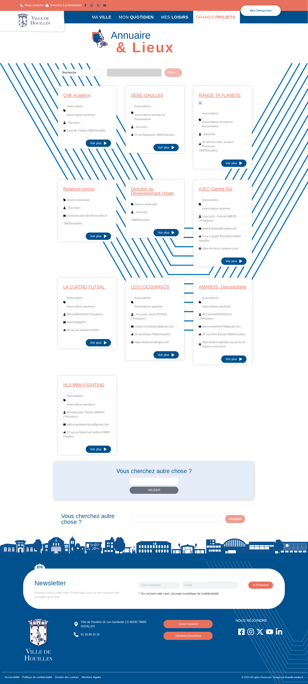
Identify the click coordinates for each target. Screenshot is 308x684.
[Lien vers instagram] (92, 5)
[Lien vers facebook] (86, 5)
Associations (75, 106)
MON (136, 17)
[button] (64, 5)
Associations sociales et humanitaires (149, 117)
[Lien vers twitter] (99, 5)
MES (174, 17)
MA (101, 17)
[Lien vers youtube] (105, 5)
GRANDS (215, 17)
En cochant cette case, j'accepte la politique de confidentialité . (180, 593)
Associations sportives (81, 114)
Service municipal (78, 199)
